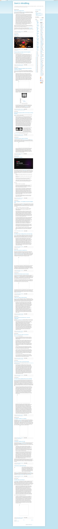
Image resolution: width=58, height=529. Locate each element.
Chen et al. (17, 472)
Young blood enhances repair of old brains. (21, 138)
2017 (36, 63)
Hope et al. (22, 53)
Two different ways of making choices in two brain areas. (23, 233)
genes (41, 49)
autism (41, 28)
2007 (36, 71)
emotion (41, 38)
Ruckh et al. (31, 139)
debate (41, 35)
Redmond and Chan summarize (25, 139)
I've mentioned (30, 28)
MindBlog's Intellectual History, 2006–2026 (37, 42)
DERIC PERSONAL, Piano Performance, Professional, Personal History (39, 15)
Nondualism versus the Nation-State (37, 34)
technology (42, 73)
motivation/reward (21, 135)
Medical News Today (29, 474)
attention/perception (18, 294)
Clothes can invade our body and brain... (20, 297)
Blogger (31, 524)
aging (17, 154)
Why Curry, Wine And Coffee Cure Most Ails (21, 334)
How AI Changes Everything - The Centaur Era (37, 36)
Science (18, 474)
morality (41, 60)
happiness (20, 438)
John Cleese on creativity (18, 157)
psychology (42, 65)
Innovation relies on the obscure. (19, 479)
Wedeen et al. (31, 472)
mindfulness (42, 58)
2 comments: (22, 31)
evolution (41, 40)
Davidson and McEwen (16, 70)
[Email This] (24, 49)
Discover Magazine (22, 474)
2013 (36, 66)
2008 (36, 70)
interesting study (20, 442)
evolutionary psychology (42, 42)
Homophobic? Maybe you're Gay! (19, 441)
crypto (41, 31)
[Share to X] (25, 31)
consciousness (42, 30)
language (41, 54)
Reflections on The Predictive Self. (37, 45)
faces (41, 45)
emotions (41, 39)
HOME (36, 12)
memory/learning (21, 65)
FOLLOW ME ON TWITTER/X (41, 19)
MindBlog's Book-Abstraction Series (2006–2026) (37, 28)
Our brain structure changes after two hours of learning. (23, 378)
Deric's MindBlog (21, 3)
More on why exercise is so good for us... (20, 250)
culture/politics (18, 438)
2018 (36, 62)
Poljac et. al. (18, 276)
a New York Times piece (24, 443)
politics (41, 63)
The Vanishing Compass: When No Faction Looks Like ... (37, 39)
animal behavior (42, 26)
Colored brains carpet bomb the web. (20, 465)
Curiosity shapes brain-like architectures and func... (37, 22)
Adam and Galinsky (16, 298)
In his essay (23, 204)
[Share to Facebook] (26, 49)
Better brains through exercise (19, 10)
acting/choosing (18, 65)
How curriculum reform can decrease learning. (21, 361)
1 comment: (22, 153)
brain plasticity (19, 154)
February (37, 55)
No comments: (22, 49)
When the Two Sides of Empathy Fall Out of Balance (37, 47)
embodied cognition (41, 37)
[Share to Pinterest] (26, 31)
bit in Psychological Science (20, 319)
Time (25, 474)
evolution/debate (42, 41)
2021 (36, 60)
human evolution (42, 52)
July (36, 51)
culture (41, 32)
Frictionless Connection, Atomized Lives (37, 31)
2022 (36, 59)
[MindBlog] (41, 80)
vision (41, 75)
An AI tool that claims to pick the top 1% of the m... (37, 26)
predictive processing (42, 64)
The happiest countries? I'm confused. (20, 418)
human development (42, 51)
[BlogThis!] (24, 31)
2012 (36, 67)
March (37, 54)
